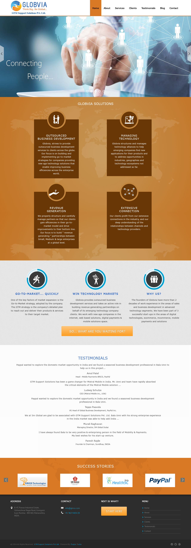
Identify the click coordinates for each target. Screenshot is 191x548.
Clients (133, 8)
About (107, 8)
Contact (174, 8)
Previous (3, 54)
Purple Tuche (76, 544)
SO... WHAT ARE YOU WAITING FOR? (97, 331)
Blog (162, 8)
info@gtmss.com (72, 508)
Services (119, 8)
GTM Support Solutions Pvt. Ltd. (46, 544)
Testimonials (148, 8)
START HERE (114, 511)
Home (95, 8)
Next (188, 54)
